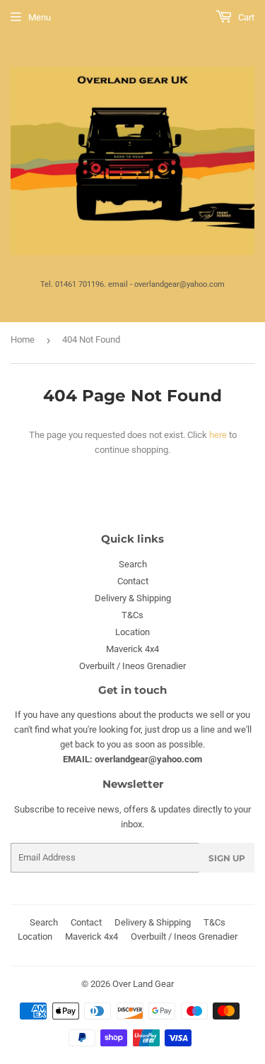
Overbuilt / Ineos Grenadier (132, 666)
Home (23, 339)
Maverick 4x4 (132, 649)
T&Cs (132, 615)
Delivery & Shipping (133, 598)
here (218, 435)
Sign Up (226, 858)
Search (133, 564)
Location (132, 632)
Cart (245, 17)
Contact (132, 581)
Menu (39, 17)
